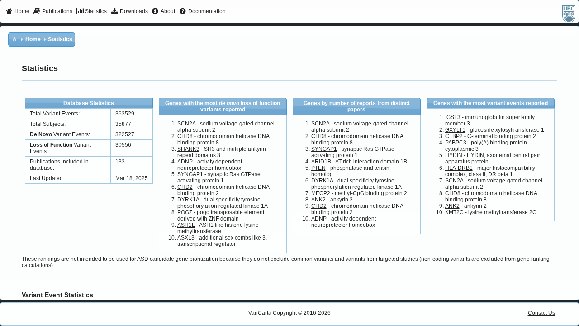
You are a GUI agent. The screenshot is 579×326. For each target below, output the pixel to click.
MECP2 (320, 193)
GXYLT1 (455, 130)
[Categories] (14, 39)
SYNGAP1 (190, 174)
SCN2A (186, 123)
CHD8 (185, 136)
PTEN (318, 168)
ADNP (185, 161)
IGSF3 (452, 117)
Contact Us (541, 313)
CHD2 (185, 187)
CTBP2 (454, 136)
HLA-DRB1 (459, 168)
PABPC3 (455, 142)
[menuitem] (17, 11)
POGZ (184, 212)
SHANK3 (188, 149)
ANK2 (318, 200)
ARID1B (321, 161)
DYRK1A (188, 200)
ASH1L (186, 225)
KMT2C (454, 212)
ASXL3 (186, 238)
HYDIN (453, 155)
